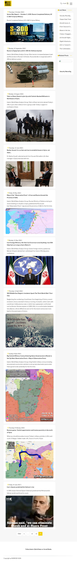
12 (32, 533)
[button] (71, 4)
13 (36, 533)
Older (19, 533)
